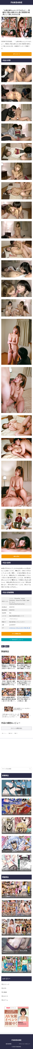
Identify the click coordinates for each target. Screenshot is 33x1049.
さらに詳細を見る (16, 633)
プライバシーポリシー (24, 1043)
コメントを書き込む (16, 728)
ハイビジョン (12, 627)
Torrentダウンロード (17, 639)
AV (3, 646)
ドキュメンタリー (20, 627)
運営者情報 (8, 1043)
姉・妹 (28, 627)
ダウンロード (16, 54)
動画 (8, 646)
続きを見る (16, 556)
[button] (30, 769)
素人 (25, 627)
